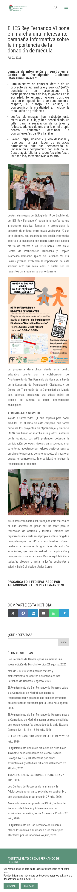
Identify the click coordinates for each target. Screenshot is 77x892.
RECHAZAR (29, 886)
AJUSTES (30, 878)
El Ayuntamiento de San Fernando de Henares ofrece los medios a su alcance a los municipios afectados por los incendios (35, 830)
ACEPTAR (11, 886)
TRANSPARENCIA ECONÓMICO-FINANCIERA (34, 775)
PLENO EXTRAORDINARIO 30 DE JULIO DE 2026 (36, 736)
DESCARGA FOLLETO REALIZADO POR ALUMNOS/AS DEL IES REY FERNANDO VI (36, 583)
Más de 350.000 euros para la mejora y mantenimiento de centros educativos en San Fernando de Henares (34, 676)
